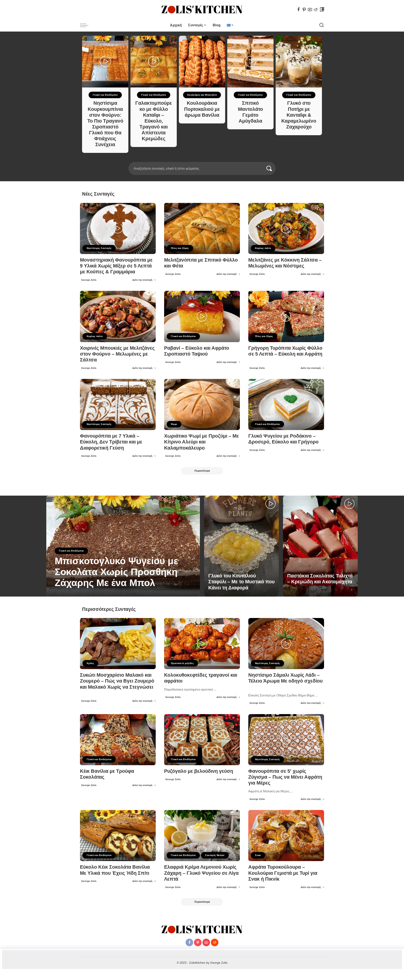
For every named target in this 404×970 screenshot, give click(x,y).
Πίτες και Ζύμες (180, 248)
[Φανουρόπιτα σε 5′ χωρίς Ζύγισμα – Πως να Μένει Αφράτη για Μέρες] (286, 739)
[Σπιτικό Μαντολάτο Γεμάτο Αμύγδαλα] (250, 61)
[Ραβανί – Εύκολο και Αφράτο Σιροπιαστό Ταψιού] (202, 316)
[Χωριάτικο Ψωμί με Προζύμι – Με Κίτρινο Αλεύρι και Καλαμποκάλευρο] (202, 404)
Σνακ (258, 855)
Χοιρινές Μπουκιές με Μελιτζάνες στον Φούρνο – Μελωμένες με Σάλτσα (117, 354)
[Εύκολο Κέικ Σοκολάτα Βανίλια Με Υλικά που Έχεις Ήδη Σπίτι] (118, 835)
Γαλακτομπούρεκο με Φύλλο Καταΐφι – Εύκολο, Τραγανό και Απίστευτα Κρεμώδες (153, 121)
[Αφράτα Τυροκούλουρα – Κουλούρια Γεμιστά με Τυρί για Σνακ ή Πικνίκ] (286, 835)
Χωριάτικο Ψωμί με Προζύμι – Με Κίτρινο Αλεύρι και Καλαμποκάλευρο (201, 441)
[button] (200, 159)
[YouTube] (310, 9)
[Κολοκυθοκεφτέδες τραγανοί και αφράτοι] (202, 643)
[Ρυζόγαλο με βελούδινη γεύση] (202, 739)
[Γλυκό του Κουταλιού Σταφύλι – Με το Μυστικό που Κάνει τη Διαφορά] (241, 546)
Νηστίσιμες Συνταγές (99, 248)
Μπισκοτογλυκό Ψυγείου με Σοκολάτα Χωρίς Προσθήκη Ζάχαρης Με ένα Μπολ (116, 572)
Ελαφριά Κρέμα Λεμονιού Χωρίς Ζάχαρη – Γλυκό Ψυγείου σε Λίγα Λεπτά (201, 872)
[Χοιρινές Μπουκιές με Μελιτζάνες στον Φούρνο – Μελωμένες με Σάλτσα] (118, 316)
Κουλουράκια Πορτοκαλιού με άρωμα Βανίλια (202, 109)
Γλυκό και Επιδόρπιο (105, 95)
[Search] (321, 25)
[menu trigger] (86, 25)
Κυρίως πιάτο (263, 248)
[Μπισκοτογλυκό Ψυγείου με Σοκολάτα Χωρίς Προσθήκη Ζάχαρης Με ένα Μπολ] (123, 546)
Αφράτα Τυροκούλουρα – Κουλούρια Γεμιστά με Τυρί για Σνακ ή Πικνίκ (282, 872)
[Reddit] (316, 9)
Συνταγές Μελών (214, 855)
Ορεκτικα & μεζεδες (182, 663)
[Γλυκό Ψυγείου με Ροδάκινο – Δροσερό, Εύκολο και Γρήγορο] (286, 404)
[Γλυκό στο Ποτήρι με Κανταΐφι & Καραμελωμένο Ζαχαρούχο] (299, 61)
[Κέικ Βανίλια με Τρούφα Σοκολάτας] (118, 739)
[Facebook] (298, 9)
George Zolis (89, 280)
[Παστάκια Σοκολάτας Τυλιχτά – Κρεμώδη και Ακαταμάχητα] (320, 546)
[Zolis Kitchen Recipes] (202, 9)
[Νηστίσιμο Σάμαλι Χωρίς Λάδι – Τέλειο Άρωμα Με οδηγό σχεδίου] (286, 643)
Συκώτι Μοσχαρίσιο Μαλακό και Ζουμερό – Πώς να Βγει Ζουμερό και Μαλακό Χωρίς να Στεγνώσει (117, 680)
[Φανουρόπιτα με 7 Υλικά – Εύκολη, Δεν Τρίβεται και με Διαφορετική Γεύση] (118, 404)
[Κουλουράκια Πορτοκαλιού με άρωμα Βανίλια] (202, 61)
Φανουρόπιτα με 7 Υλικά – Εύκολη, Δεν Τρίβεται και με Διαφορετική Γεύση (111, 441)
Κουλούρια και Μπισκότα (202, 95)
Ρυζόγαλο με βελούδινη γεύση (198, 771)
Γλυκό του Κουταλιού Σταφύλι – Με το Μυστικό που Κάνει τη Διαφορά (241, 581)
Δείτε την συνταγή (142, 280)
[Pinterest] (304, 9)
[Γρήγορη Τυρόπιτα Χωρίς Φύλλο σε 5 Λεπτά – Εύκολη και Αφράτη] (286, 316)
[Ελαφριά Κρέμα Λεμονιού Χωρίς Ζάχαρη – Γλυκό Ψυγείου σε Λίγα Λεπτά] (202, 835)
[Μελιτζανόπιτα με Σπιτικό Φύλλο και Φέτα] (202, 228)
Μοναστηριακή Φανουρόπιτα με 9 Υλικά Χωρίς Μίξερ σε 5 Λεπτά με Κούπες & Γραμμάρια (116, 265)
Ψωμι (174, 424)
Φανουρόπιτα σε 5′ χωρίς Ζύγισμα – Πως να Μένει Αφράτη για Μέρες (285, 777)
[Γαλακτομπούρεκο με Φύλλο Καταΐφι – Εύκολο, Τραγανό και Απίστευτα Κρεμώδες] (153, 61)
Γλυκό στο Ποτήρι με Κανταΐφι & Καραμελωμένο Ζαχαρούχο (298, 115)
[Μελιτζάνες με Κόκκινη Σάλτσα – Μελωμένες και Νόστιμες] (286, 228)
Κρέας (90, 663)
